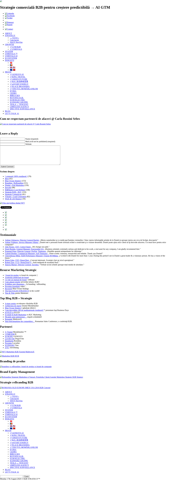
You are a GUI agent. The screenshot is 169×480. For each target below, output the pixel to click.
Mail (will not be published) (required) (40, 141)
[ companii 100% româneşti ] (16, 176)
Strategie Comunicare (13, 194)
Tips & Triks (10, 293)
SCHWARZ (10, 345)
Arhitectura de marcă (13, 306)
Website (28, 144)
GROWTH (9, 44)
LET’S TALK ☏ (12, 113)
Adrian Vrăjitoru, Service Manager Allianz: (22, 242)
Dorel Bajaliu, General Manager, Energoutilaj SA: (24, 249)
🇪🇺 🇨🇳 (12, 70)
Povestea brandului (12, 286)
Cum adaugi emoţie (12, 282)
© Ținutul (9, 332)
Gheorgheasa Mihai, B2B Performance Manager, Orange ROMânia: (31, 256)
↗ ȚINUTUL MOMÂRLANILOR (24, 89)
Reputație (8, 319)
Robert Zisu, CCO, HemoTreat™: (18, 262)
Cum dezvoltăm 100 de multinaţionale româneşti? (24, 310)
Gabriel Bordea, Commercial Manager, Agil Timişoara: (26, 253)
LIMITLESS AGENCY (19, 107)
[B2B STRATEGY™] (1, 1)
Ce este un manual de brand (16, 280)
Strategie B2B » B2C (13, 192)
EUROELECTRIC (17, 100)
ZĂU (7, 348)
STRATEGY (10, 35)
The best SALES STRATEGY (17, 291)
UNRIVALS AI (11, 56)
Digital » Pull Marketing (14, 185)
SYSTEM (9, 51)
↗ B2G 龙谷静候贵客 (19, 81)
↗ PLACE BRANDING (20, 86)
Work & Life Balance (13, 199)
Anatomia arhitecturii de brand (17, 277)
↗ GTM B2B (15, 47)
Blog (7, 179)
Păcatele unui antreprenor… (16, 317)
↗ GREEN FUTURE (18, 79)
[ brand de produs (12, 275)
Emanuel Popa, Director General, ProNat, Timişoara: (25, 251)
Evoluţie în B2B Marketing (15, 315)
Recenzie (8, 289)
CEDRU (13, 93)
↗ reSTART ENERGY (19, 84)
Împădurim (9, 341)
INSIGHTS (9, 60)
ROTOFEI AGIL (17, 98)
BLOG (8, 111)
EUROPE (9, 336)
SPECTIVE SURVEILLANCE (22, 109)
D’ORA (13, 91)
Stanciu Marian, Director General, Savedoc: (22, 265)
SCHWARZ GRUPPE (19, 102)
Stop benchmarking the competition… (20, 321)
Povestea (8, 343)
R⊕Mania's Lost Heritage (15, 190)
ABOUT (8, 33)
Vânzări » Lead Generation (15, 197)
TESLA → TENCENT (19, 104)
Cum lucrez (14, 40)
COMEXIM (10, 334)
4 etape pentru (10, 303)
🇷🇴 (11, 65)
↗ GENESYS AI (17, 74)
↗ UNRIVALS (16, 49)
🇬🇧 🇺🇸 (12, 67)
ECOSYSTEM (11, 58)
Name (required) (31, 139)
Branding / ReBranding (14, 183)
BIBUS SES (15, 95)
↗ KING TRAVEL (17, 77)
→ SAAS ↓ (14, 38)
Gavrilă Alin (10, 339)
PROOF (8, 72)
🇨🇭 (11, 63)
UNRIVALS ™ (11, 54)
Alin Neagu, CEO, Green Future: (18, 247)
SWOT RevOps (16, 42)
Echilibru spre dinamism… (15, 284)
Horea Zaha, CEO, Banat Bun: (17, 260)
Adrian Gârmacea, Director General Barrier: (22, 240)
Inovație (8, 187)
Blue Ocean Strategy (13, 181)
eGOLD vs (9, 312)
